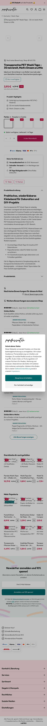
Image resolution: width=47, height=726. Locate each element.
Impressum (16, 371)
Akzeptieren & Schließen (23, 378)
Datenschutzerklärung (23, 369)
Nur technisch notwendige (23, 385)
